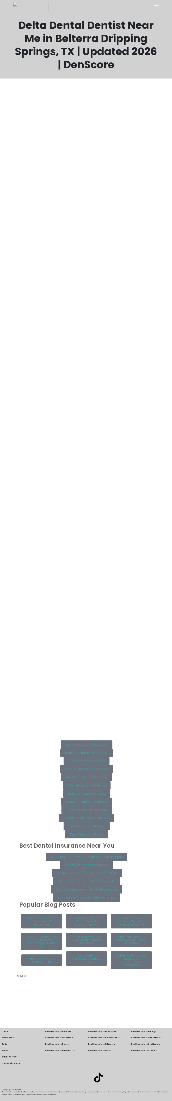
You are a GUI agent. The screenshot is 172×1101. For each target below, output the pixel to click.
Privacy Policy (9, 1057)
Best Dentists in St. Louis (144, 1050)
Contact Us (8, 1038)
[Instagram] (86, 1077)
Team (5, 1031)
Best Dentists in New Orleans (103, 1038)
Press (5, 1050)
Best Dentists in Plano (99, 1050)
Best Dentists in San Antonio (146, 1038)
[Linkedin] (73, 1077)
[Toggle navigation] (156, 6)
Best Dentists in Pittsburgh (102, 1044)
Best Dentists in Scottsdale (145, 1044)
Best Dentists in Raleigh (143, 1031)
